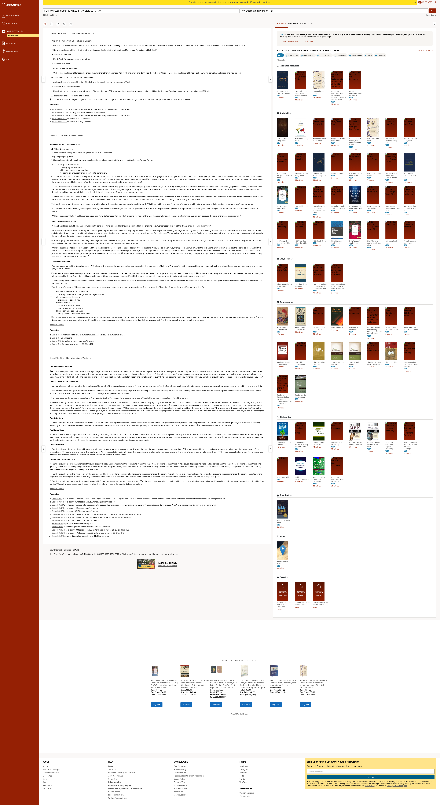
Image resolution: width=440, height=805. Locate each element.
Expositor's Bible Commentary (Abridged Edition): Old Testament (374, 330)
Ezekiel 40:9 (57, 505)
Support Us (47, 788)
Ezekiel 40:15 (57, 530)
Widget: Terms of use (117, 798)
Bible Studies (286, 495)
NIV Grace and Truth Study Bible (283, 92)
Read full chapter (57, 324)
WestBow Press (180, 788)
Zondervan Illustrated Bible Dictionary (355, 93)
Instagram (244, 769)
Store (45, 779)
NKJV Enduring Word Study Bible (356, 207)
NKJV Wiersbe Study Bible (336, 242)
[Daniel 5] (270, 241)
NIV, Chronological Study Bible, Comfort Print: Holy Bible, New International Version (283, 682)
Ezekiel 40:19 (57, 533)
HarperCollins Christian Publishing (189, 776)
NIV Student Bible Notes (374, 174)
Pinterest (243, 772)
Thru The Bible (391, 362)
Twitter (242, 779)
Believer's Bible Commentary (319, 328)
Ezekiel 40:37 (57, 536)
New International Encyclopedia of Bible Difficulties (338, 286)
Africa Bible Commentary (282, 328)
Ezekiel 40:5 (57, 498)
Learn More (308, 42)
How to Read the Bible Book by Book (411, 328)
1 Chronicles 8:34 (59, 121)
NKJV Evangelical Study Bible (373, 207)
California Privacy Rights (119, 785)
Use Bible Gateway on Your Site (121, 772)
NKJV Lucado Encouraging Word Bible (392, 208)
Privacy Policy (370, 786)
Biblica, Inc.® (127, 554)
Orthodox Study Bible (391, 242)
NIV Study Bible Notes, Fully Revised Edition (301, 93)
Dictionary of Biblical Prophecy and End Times (301, 444)
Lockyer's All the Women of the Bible (373, 444)
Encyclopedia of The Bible (301, 285)
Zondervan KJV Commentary (300, 396)
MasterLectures (180, 795)
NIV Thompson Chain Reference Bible (410, 175)
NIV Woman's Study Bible (282, 207)
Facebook (243, 766)
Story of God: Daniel (354, 363)
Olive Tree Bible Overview (319, 363)
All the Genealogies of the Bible (284, 285)
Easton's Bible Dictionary (318, 443)
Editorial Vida (179, 782)
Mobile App (47, 776)
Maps (282, 536)
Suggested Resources (289, 66)
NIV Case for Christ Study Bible (411, 140)
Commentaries (286, 302)
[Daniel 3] (43, 241)
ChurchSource (180, 772)
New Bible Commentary (300, 363)
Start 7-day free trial (290, 42)
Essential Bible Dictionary (336, 443)
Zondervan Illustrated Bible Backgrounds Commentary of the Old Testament (338, 95)
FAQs (110, 766)
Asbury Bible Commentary (300, 328)
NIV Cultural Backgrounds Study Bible (284, 175)
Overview (284, 577)
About (45, 766)
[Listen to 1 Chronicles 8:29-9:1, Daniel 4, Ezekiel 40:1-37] (71, 24)
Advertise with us (115, 776)
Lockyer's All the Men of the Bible (355, 443)
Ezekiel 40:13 (57, 517)
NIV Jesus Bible (337, 173)
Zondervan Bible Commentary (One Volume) (411, 364)
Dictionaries (285, 417)
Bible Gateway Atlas (282, 563)
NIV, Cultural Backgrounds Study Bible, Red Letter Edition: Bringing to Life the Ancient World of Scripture (194, 684)
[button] (426, 2)
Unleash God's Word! (167, 565)
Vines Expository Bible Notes (410, 242)
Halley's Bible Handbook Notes (391, 328)
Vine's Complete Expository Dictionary (319, 479)
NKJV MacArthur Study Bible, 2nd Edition (410, 208)
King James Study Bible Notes (338, 140)
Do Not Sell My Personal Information (125, 788)
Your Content (308, 23)
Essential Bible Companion (354, 328)
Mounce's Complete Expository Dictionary (389, 445)
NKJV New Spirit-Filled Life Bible (301, 242)
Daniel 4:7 (56, 338)
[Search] (432, 10)
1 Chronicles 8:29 (59, 109)
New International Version (62, 550)
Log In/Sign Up (429, 2)
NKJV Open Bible (283, 477)
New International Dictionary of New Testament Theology (411, 445)
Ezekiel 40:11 (57, 514)
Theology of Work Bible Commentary (374, 363)
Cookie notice (114, 791)
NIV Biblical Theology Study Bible (391, 141)
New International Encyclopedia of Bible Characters (320, 286)
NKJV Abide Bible (301, 206)
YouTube (243, 782)
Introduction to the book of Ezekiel (320, 604)
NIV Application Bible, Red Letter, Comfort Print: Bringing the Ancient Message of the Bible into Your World (314, 684)
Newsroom (47, 785)
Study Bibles (285, 113)
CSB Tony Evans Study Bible (283, 140)
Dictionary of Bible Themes (284, 443)
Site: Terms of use (116, 795)
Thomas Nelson (180, 785)
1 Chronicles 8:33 (59, 118)
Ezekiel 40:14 (57, 520)
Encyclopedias (286, 259)
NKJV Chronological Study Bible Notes (338, 207)
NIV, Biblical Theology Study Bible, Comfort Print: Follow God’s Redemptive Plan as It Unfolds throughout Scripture (253, 684)
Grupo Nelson (180, 779)
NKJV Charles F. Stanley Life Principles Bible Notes (319, 209)
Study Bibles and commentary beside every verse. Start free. (229, 2)
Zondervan (178, 791)
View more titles (239, 714)
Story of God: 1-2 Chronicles (337, 363)
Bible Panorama (337, 327)
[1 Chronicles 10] (270, 79)
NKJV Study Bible (319, 241)
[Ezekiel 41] (270, 449)
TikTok (242, 776)
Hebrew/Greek (294, 23)
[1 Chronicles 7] (43, 79)
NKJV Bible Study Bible (283, 521)
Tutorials (112, 769)
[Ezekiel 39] (43, 449)
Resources (281, 23)
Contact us (113, 779)
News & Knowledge (51, 769)
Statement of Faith (51, 772)
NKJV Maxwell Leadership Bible (283, 242)
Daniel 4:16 (56, 344)
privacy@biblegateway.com (396, 786)
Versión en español (247, 793)
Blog (45, 782)
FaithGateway (180, 766)
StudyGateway (180, 769)
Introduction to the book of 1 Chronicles (284, 605)
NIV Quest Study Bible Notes (355, 174)
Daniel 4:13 (56, 341)
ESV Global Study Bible (301, 140)
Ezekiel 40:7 (57, 502)
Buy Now (156, 704)
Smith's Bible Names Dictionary (302, 478)
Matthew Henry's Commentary (283, 363)
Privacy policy (114, 782)
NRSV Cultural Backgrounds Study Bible (374, 243)
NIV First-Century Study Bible (301, 174)
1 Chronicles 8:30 (59, 115)
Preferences (244, 796)
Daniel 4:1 (56, 335)
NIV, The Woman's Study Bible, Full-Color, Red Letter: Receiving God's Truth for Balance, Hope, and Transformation (164, 684)
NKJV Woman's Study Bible (354, 242)
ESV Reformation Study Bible (319, 140)
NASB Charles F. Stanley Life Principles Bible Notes (355, 142)
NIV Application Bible (319, 92)
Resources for (308, 50)
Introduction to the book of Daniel (302, 604)
